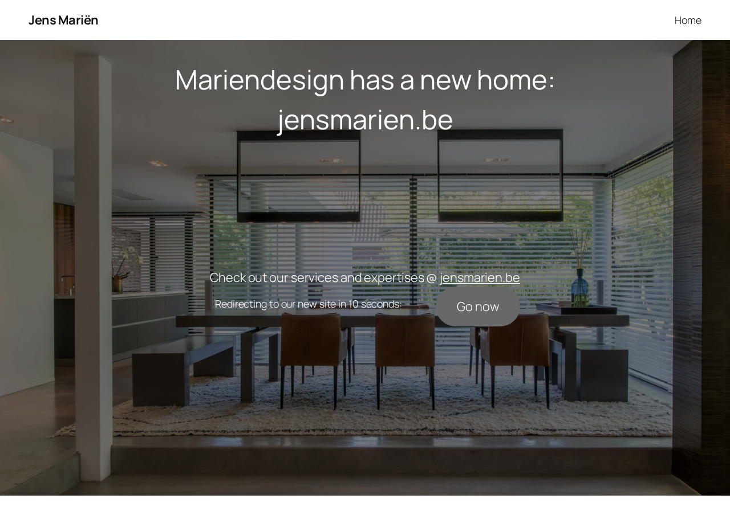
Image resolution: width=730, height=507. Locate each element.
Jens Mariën (64, 19)
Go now (477, 306)
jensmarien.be (365, 119)
